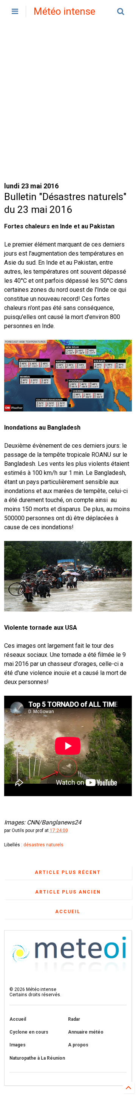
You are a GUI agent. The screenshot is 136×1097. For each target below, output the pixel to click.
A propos (78, 1045)
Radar (74, 1019)
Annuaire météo (86, 1032)
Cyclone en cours (28, 1032)
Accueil (67, 911)
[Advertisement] (68, 102)
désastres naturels (43, 844)
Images (17, 1045)
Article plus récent (68, 872)
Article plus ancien (68, 892)
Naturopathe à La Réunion (37, 1058)
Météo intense (64, 11)
